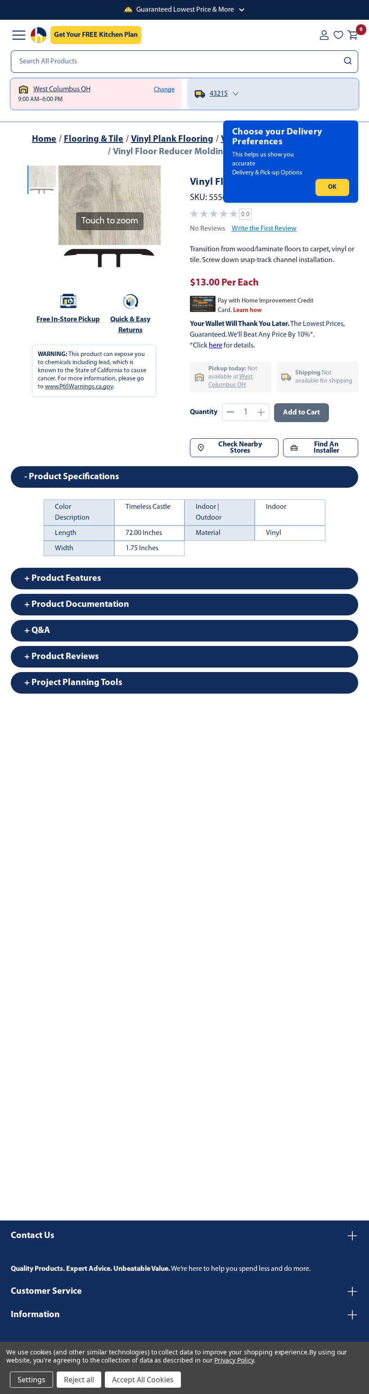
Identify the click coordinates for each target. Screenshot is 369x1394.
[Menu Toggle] (19, 35)
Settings (31, 1380)
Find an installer (326, 447)
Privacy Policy (233, 1360)
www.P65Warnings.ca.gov (79, 386)
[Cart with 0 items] (352, 35)
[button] (184, 10)
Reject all (79, 1380)
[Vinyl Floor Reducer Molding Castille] (41, 179)
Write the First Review (264, 228)
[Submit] (349, 61)
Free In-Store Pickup (68, 319)
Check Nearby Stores (240, 447)
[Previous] (70, 216)
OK (332, 187)
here (215, 345)
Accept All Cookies (143, 1380)
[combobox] (184, 61)
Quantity (203, 412)
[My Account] (324, 35)
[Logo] (39, 35)
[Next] (148, 216)
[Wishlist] (338, 35)
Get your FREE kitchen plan (96, 35)
